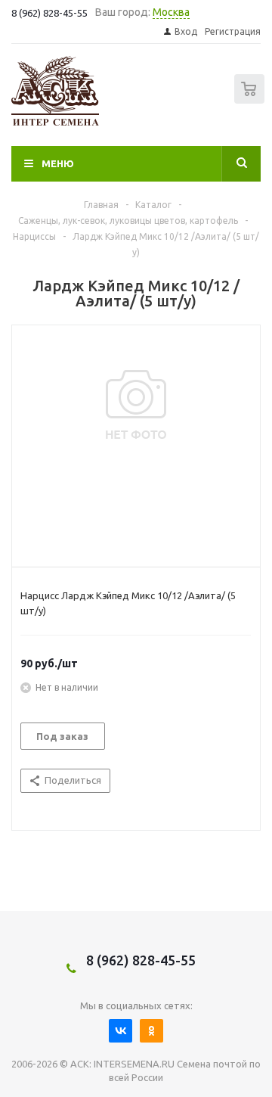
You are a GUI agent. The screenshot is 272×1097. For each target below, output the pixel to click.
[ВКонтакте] (120, 1031)
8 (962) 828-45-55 (141, 960)
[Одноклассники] (151, 1031)
